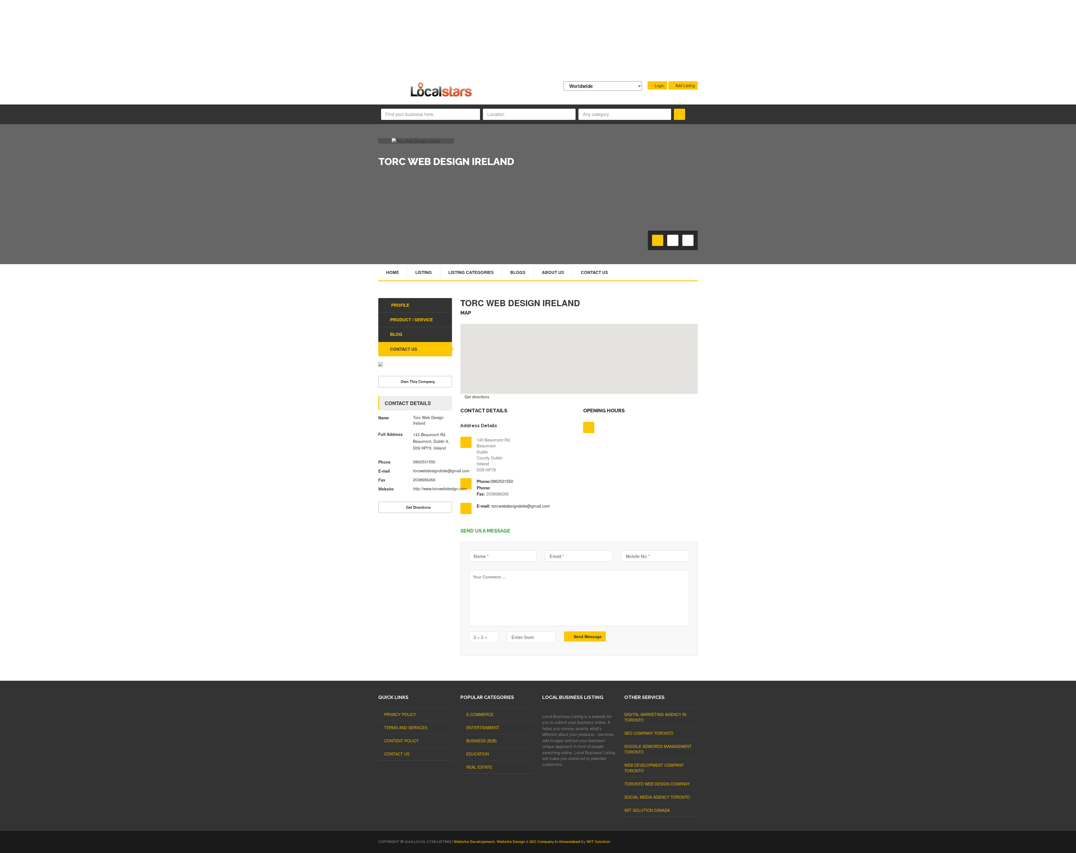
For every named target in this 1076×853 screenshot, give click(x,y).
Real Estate (479, 767)
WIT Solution (598, 842)
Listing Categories (471, 272)
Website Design (511, 842)
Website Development (474, 842)
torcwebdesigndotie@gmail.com (520, 506)
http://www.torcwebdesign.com (440, 488)
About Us (553, 272)
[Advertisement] (538, 39)
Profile (399, 305)
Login (658, 85)
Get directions (476, 396)
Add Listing (684, 85)
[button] (579, 355)
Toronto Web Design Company (657, 784)
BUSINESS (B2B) (481, 740)
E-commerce (479, 714)
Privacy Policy (400, 714)
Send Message (587, 636)
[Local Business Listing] (442, 96)
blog (396, 334)
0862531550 (502, 481)
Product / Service (411, 320)
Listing (423, 272)
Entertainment (482, 727)
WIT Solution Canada (647, 810)
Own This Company (418, 381)
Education (477, 754)
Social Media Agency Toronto (657, 797)
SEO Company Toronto (648, 733)
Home (392, 272)
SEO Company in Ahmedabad (554, 842)
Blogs (517, 272)
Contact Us (594, 272)
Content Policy (401, 740)
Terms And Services (405, 727)
